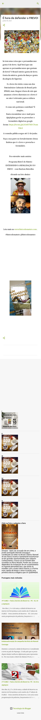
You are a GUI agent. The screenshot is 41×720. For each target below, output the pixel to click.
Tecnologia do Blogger (22, 708)
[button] (4, 25)
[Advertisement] (20, 383)
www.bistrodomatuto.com (26, 229)
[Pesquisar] (38, 3)
